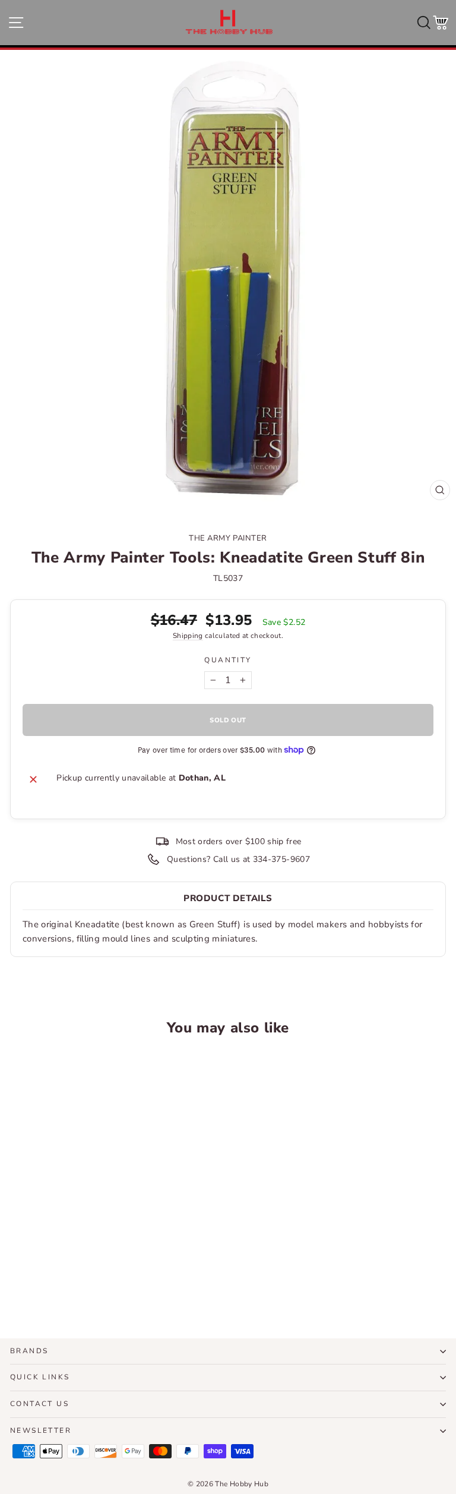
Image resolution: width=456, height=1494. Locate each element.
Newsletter (40, 1430)
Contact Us (39, 1403)
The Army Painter (228, 538)
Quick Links (39, 1377)
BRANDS (29, 1351)
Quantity (227, 660)
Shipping (188, 635)
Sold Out (94, 1285)
